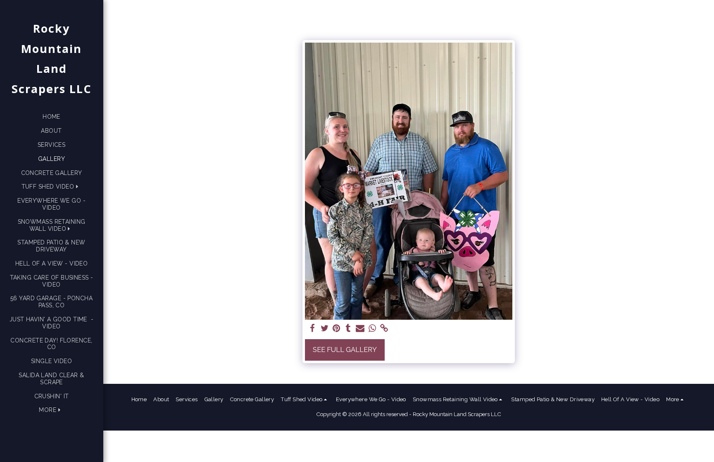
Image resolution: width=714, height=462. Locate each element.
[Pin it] (336, 328)
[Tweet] (324, 328)
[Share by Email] (360, 328)
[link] (384, 328)
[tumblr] (348, 328)
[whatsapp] (372, 328)
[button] (51, 186)
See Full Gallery (345, 349)
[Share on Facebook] (312, 328)
